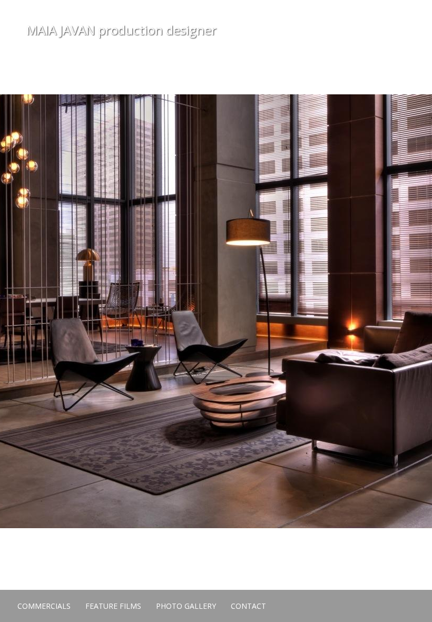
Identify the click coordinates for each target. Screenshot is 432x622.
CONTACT (248, 606)
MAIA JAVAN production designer (121, 29)
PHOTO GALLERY (186, 606)
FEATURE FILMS (113, 606)
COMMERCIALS (44, 606)
